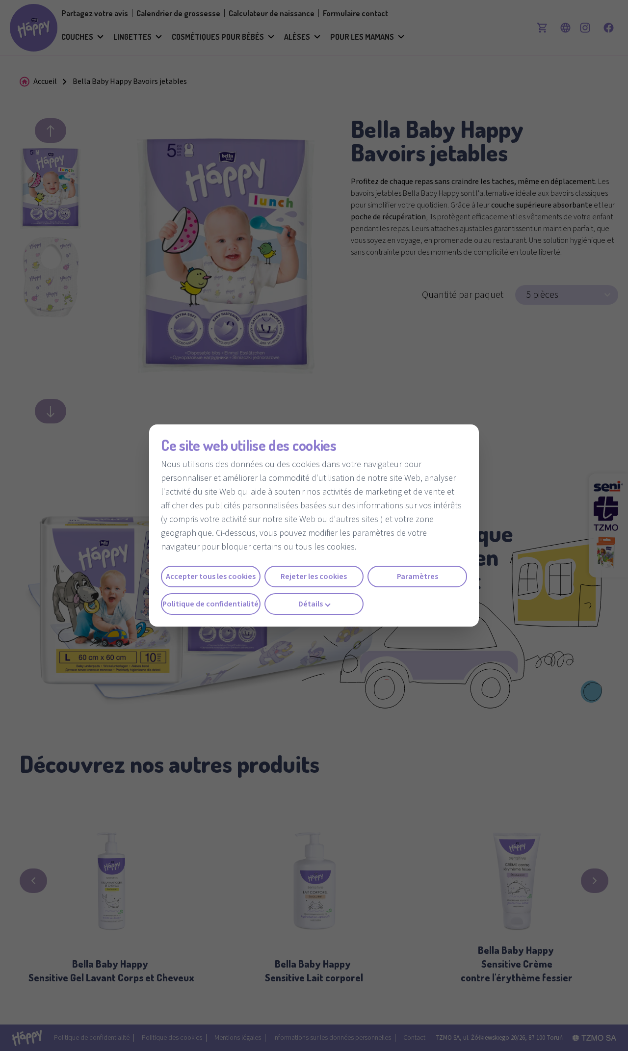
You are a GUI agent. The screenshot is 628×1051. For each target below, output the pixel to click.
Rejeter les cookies (314, 576)
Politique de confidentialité (210, 604)
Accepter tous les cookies (211, 576)
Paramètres (417, 576)
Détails (310, 604)
